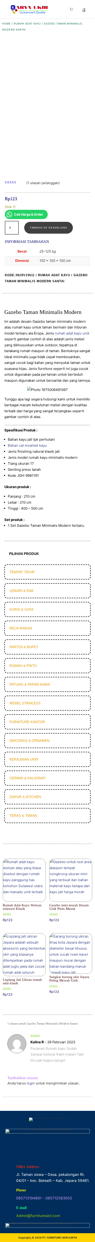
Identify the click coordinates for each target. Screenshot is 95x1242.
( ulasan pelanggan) (43, 183)
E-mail (21, 1208)
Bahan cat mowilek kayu (27, 445)
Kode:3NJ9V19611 (20, 275)
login (31, 1083)
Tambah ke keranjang (48, 227)
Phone (21, 1190)
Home (6, 23)
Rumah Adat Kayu (27, 23)
